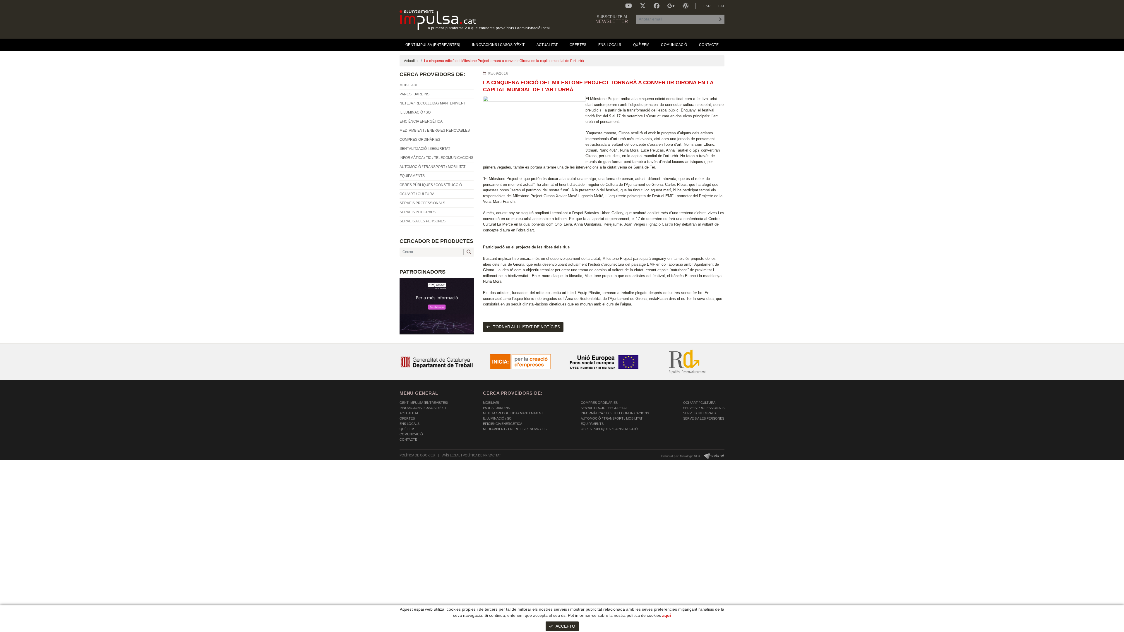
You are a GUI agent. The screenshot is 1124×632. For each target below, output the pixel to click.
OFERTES (407, 418)
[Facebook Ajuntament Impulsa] (656, 6)
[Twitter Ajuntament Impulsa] (643, 6)
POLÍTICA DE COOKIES (417, 455)
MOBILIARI (491, 402)
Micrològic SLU (690, 456)
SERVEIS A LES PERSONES (703, 418)
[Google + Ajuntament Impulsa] (671, 6)
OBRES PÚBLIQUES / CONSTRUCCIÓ (609, 429)
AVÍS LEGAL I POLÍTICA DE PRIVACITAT (471, 455)
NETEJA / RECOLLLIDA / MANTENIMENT (513, 413)
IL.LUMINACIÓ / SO (497, 418)
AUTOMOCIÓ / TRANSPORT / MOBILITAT (611, 418)
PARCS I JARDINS (496, 408)
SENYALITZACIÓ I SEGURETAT (604, 408)
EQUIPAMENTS (592, 423)
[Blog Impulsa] (685, 6)
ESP (706, 6)
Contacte (408, 439)
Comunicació (411, 434)
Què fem (407, 429)
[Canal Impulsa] (628, 6)
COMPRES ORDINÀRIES (599, 402)
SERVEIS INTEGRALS (699, 413)
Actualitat (411, 61)
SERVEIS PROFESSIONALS (703, 408)
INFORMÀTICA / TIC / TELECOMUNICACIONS (615, 413)
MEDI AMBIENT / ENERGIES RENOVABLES (514, 429)
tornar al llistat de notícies (526, 326)
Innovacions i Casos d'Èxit (423, 408)
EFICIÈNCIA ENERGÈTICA (502, 423)
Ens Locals (409, 423)
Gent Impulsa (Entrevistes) (424, 402)
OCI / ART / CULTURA (699, 402)
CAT (721, 6)
